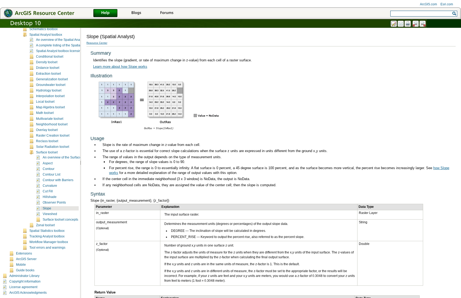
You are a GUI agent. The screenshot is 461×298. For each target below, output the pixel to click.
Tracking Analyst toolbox (47, 236)
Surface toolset (47, 152)
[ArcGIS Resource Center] (51, 13)
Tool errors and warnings (47, 247)
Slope (47, 208)
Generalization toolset (52, 79)
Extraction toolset (48, 73)
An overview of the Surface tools (66, 157)
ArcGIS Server (26, 259)
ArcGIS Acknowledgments (28, 292)
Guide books (25, 270)
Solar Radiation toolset (52, 146)
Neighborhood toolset (51, 124)
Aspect (48, 163)
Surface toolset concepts (60, 219)
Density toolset (46, 62)
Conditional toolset (49, 56)
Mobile (21, 264)
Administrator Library (24, 275)
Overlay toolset (47, 130)
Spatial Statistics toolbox (47, 230)
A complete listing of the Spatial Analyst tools (68, 45)
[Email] (401, 24)
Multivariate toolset (49, 118)
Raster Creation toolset (52, 135)
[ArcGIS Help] (105, 13)
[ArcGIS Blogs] (136, 13)
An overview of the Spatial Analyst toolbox (66, 39)
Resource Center (96, 42)
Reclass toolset (47, 141)
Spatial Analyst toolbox (45, 34)
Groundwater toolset (50, 84)
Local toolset (45, 101)
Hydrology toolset (48, 90)
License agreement (23, 287)
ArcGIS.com (428, 4)
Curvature (50, 185)
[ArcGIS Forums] (167, 13)
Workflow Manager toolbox (48, 242)
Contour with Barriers (58, 180)
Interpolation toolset (50, 96)
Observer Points (54, 202)
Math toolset (45, 112)
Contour (48, 168)
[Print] (407, 24)
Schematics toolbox (43, 29)
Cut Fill (48, 191)
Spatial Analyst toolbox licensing (59, 51)
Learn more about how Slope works (120, 67)
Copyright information (25, 281)
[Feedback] (394, 24)
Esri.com (446, 4)
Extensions (24, 253)
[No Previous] (415, 24)
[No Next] (422, 24)
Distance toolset (47, 67)
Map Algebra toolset (50, 107)
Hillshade (50, 196)
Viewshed (50, 214)
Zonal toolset (45, 225)
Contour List (51, 174)
